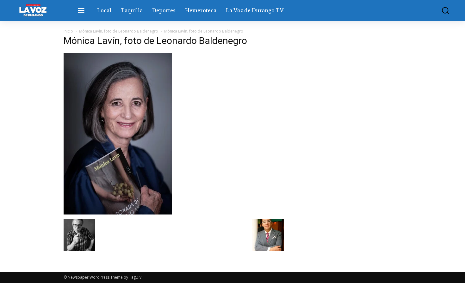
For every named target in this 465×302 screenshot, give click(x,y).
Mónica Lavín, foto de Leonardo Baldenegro (118, 31)
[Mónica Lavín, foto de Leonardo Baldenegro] (118, 212)
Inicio (68, 31)
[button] (441, 10)
